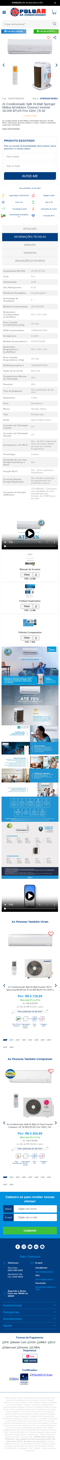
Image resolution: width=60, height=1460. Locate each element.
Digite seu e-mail (27, 1217)
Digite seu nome (27, 1209)
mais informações (11, 129)
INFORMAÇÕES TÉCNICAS (30, 237)
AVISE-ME (30, 176)
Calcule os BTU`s (47, 31)
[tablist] (30, 1041)
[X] (55, 3)
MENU (4, 12)
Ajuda (7, 1325)
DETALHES (30, 229)
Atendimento (12, 1319)
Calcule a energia (15, 31)
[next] (55, 985)
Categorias (11, 1312)
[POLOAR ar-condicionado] (28, 16)
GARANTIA (30, 253)
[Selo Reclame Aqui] (13, 1379)
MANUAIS (30, 245)
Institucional (12, 1305)
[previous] (4, 985)
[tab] (5, 1039)
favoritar (49, 37)
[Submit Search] (54, 24)
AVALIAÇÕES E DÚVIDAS (30, 260)
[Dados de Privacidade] (4, 1428)
